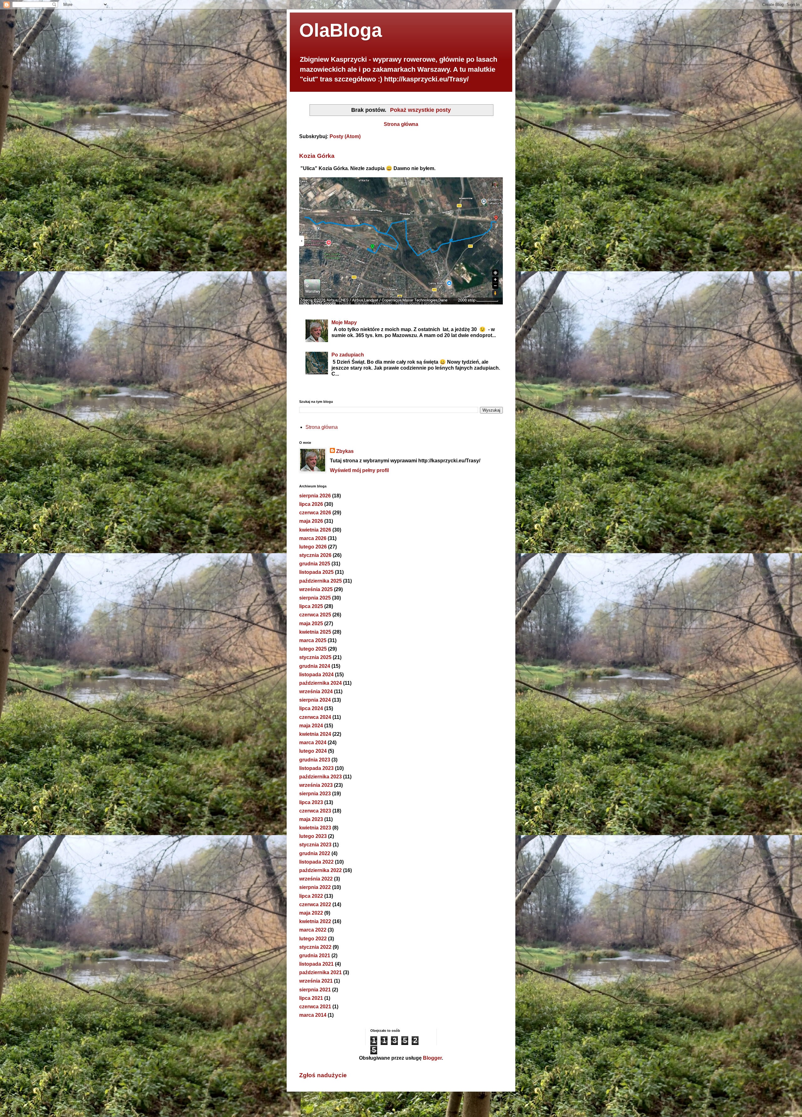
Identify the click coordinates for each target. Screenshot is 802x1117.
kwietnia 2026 (315, 530)
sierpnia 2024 (315, 700)
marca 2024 (312, 742)
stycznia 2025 (315, 657)
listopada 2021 (316, 964)
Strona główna (401, 124)
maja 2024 (311, 725)
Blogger (432, 1058)
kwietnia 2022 (315, 921)
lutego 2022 (313, 938)
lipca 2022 (311, 896)
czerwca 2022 (315, 904)
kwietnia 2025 (315, 632)
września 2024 (316, 691)
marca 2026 (312, 538)
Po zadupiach (347, 354)
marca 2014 (312, 1015)
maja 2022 (311, 913)
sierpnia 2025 (315, 597)
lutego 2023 (313, 836)
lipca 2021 (311, 998)
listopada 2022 (316, 862)
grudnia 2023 (314, 759)
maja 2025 (311, 623)
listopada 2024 (316, 674)
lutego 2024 (313, 751)
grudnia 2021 (314, 955)
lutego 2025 (313, 649)
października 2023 (320, 776)
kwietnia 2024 (315, 734)
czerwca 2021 (315, 1006)
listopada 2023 (316, 768)
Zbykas (345, 451)
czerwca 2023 (315, 810)
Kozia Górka (317, 156)
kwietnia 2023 (315, 827)
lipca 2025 (311, 606)
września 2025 (316, 589)
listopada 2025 (316, 572)
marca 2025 (312, 640)
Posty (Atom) (345, 136)
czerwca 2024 (315, 717)
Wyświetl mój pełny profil (359, 470)
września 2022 (316, 878)
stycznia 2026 (315, 555)
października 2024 (320, 683)
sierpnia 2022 (315, 887)
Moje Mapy (344, 322)
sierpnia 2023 (315, 793)
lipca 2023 (311, 802)
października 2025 (320, 581)
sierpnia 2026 (315, 495)
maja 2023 (311, 819)
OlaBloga (340, 30)
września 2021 (316, 981)
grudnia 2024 (314, 666)
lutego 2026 (313, 546)
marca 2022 (312, 930)
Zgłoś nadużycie (323, 1075)
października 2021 (320, 972)
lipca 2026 (311, 504)
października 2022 (320, 870)
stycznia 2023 (315, 844)
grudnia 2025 (314, 563)
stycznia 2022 (315, 947)
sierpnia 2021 (315, 989)
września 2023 (316, 785)
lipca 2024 (311, 708)
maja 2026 (311, 521)
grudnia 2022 (314, 853)
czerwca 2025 (315, 614)
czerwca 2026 (315, 512)
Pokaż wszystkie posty (420, 110)
